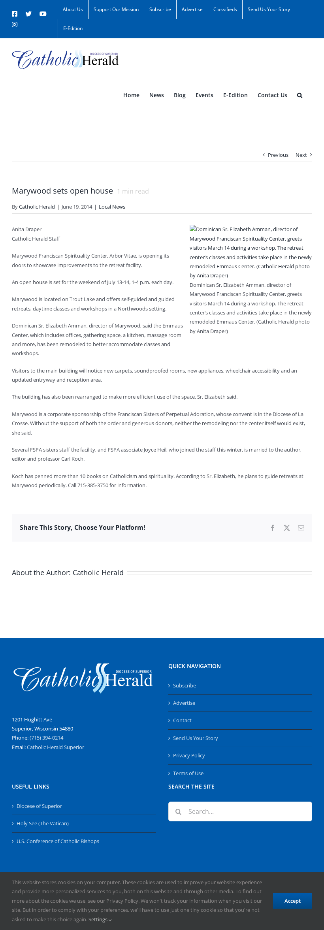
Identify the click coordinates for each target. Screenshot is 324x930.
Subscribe (184, 685)
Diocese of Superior (39, 806)
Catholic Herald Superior (55, 747)
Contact (182, 720)
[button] (299, 95)
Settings (99, 919)
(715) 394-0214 (46, 737)
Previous (278, 154)
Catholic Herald (37, 206)
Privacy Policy (189, 755)
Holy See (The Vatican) (43, 823)
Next (301, 154)
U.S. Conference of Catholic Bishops (58, 841)
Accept (292, 900)
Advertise (184, 702)
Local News (112, 206)
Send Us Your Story (195, 738)
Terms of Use (188, 773)
